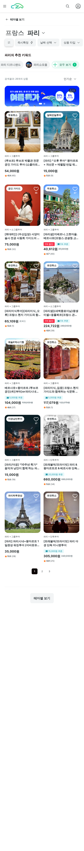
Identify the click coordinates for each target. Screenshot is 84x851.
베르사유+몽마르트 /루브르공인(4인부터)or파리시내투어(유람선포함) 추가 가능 (22, 389)
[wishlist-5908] (36, 188)
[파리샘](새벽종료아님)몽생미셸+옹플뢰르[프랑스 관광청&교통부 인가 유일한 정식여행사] (61, 313)
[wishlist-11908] (36, 115)
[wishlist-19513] (75, 115)
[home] (17, 6)
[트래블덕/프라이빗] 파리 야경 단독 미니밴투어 (61, 543)
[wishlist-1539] (75, 419)
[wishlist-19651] (36, 265)
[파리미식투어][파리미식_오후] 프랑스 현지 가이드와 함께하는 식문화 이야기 (22, 313)
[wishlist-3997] (36, 342)
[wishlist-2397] (75, 265)
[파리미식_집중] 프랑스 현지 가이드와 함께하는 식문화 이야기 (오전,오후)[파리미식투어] (61, 389)
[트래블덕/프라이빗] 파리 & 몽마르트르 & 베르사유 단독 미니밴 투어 (60, 466)
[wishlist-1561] (75, 495)
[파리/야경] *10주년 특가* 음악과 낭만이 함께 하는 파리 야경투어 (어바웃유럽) (22, 466)
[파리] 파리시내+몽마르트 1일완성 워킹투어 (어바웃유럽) (22, 543)
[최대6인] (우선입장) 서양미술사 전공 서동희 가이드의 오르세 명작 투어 (22, 236)
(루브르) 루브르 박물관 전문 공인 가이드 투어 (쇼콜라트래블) (22, 162)
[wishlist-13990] (75, 188)
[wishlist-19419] (36, 419)
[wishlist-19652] (75, 342)
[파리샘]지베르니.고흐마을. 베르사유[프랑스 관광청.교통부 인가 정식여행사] (61, 236)
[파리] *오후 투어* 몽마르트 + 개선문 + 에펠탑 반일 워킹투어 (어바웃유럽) (61, 162)
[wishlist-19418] (36, 495)
